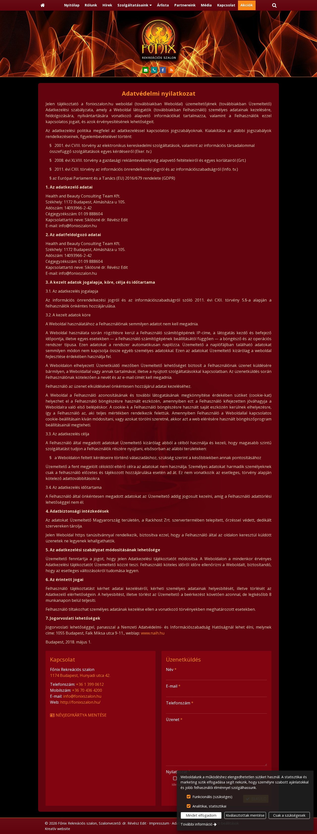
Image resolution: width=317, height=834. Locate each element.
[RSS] (171, 70)
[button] (274, 5)
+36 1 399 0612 (90, 684)
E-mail (173, 686)
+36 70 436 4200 (87, 690)
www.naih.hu (152, 633)
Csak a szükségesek (289, 815)
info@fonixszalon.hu (82, 696)
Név (171, 669)
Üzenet (174, 719)
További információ (196, 824)
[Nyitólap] (43, 5)
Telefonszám (179, 703)
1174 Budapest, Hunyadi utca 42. (80, 675)
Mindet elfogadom (201, 815)
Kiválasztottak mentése (245, 815)
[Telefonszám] (154, 70)
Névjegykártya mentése (80, 715)
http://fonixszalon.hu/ (80, 702)
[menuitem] (43, 5)
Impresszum (159, 823)
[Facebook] (162, 70)
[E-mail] (145, 70)
